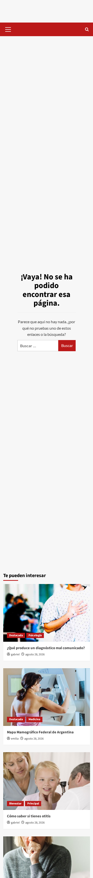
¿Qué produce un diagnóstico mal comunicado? (46, 648)
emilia (15, 739)
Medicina (34, 719)
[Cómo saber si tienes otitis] (46, 781)
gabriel (15, 654)
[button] (8, 29)
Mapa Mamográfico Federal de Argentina (40, 732)
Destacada (16, 635)
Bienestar (15, 803)
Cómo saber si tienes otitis (29, 816)
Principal (33, 803)
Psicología (35, 635)
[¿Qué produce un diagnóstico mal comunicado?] (46, 613)
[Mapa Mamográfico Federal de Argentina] (46, 697)
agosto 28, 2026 (35, 654)
